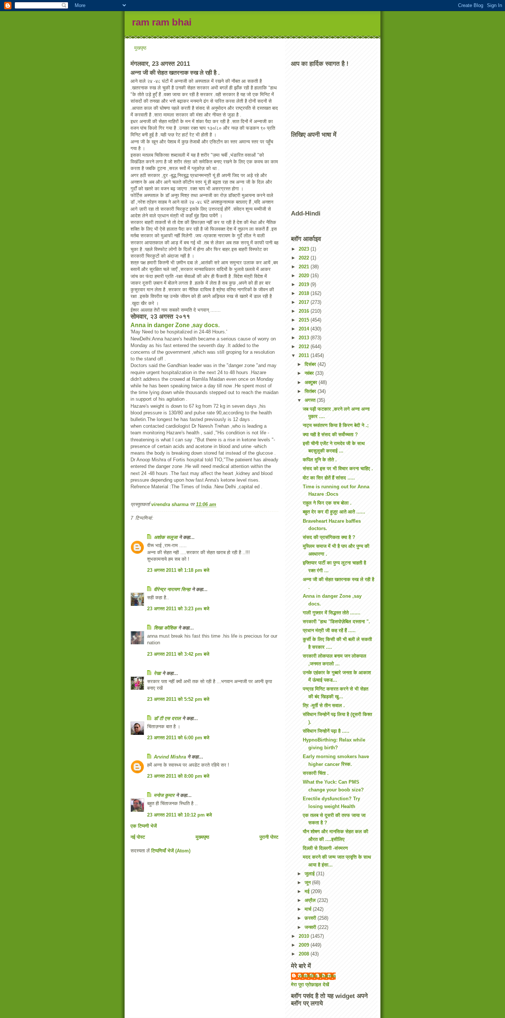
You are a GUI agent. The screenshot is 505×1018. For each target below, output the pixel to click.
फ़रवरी (311, 918)
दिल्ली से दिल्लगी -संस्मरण (325, 848)
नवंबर (310, 373)
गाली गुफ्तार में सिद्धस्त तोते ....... (331, 612)
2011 (305, 355)
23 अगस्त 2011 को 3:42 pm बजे (178, 654)
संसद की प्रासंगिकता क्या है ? (329, 537)
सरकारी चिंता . (316, 773)
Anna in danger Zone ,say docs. (175, 325)
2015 (305, 320)
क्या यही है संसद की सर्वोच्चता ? (330, 434)
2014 (305, 329)
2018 (305, 293)
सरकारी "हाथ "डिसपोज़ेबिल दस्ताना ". (336, 621)
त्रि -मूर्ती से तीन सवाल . (324, 705)
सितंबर (311, 391)
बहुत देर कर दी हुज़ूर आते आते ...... (334, 512)
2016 (305, 311)
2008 (305, 954)
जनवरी (311, 927)
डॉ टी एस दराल (167, 718)
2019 (305, 284)
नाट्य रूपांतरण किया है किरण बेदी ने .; (336, 425)
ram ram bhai (162, 22)
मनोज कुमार (164, 795)
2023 (305, 249)
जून (308, 882)
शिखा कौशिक (165, 628)
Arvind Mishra (170, 757)
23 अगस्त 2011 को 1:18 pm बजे (178, 570)
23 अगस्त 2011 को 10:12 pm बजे (179, 815)
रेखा (157, 673)
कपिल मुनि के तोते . (320, 459)
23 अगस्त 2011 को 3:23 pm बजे (178, 608)
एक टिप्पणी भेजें (144, 826)
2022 (305, 258)
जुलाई (310, 873)
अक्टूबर (312, 382)
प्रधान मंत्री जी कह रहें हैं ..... (329, 630)
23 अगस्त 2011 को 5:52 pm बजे (178, 699)
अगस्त (311, 400)
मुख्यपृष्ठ (202, 837)
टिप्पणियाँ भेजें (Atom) (170, 851)
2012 (305, 346)
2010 (305, 936)
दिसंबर (311, 364)
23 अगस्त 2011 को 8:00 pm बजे (178, 776)
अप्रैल (311, 900)
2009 (305, 945)
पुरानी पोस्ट (269, 837)
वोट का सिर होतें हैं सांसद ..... (329, 478)
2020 (305, 275)
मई (308, 891)
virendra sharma (317, 975)
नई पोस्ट (138, 837)
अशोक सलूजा (165, 537)
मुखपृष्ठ (140, 48)
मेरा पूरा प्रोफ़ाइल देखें (310, 984)
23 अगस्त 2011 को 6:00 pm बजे (178, 737)
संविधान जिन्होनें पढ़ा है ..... (326, 731)
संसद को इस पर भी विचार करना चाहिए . (338, 468)
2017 (305, 302)
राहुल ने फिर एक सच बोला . (327, 503)
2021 (305, 266)
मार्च (309, 909)
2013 (305, 337)
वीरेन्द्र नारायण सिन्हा (172, 589)
